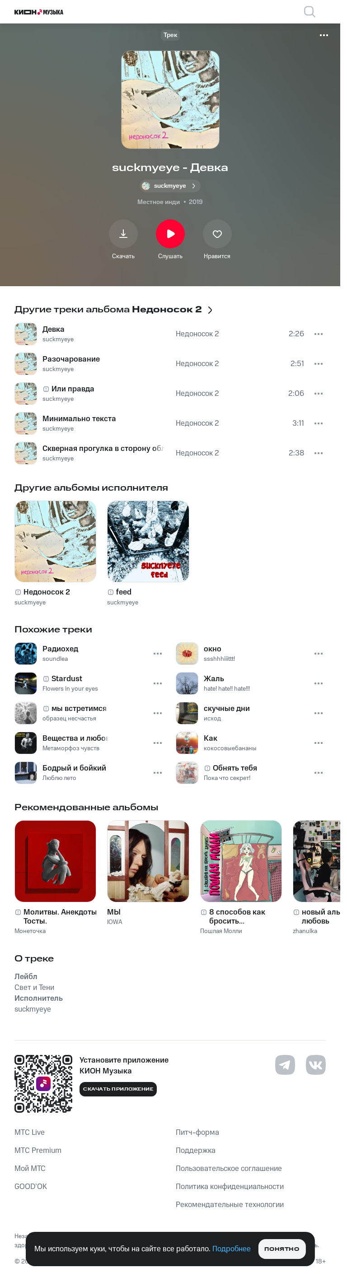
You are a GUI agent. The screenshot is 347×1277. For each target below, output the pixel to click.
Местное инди (158, 202)
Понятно (281, 1249)
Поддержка (196, 1150)
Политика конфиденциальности (230, 1186)
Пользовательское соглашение (229, 1168)
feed (123, 592)
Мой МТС (30, 1168)
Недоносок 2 (46, 592)
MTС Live (29, 1132)
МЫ (114, 912)
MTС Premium (37, 1150)
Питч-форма (197, 1132)
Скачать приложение (118, 1089)
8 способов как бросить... (237, 917)
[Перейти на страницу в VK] (316, 1065)
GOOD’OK (30, 1186)
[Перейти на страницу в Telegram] (285, 1065)
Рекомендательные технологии (230, 1204)
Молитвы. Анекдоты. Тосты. (61, 917)
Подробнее (231, 1249)
